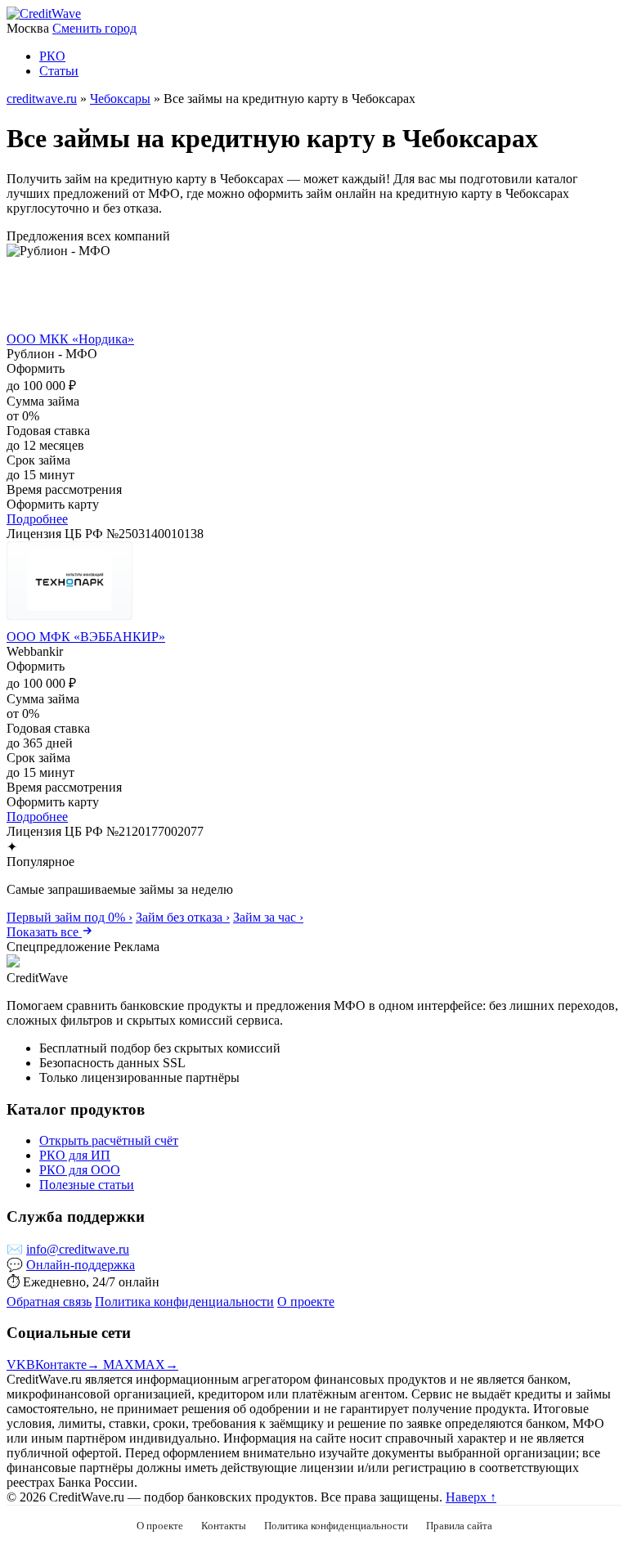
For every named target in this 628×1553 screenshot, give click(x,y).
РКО (52, 56)
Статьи (58, 71)
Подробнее (37, 519)
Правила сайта (459, 1525)
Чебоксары (120, 98)
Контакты (223, 1525)
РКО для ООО (79, 1170)
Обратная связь (49, 1301)
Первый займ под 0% (69, 917)
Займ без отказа (183, 917)
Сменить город (94, 28)
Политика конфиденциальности (184, 1301)
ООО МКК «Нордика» (70, 339)
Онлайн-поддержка (80, 1265)
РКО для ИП (74, 1155)
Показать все (44, 932)
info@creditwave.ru (77, 1249)
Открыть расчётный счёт (108, 1140)
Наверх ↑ (471, 1497)
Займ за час (268, 917)
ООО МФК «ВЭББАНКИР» (86, 637)
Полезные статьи (86, 1185)
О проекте (305, 1301)
